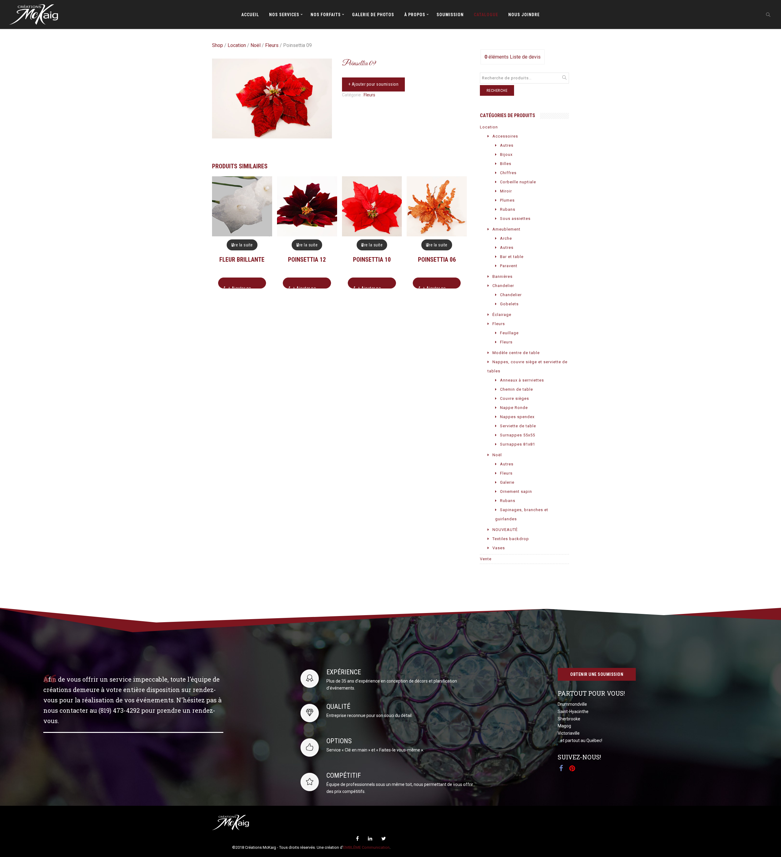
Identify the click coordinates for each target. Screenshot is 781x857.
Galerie (507, 482)
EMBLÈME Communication (366, 847)
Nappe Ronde (514, 407)
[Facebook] (357, 838)
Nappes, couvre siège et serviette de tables (527, 366)
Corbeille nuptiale (518, 182)
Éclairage (501, 314)
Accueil (250, 14)
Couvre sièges (514, 398)
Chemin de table (516, 389)
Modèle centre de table (516, 352)
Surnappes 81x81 (517, 444)
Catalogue (486, 14)
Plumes (507, 200)
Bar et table (512, 256)
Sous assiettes (515, 218)
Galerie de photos (373, 14)
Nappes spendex (517, 416)
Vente (485, 559)
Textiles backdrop (510, 538)
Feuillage (509, 333)
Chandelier (503, 285)
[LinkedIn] (370, 838)
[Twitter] (383, 838)
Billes (505, 163)
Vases (498, 548)
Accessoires (505, 136)
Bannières (502, 276)
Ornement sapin (516, 491)
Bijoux (506, 154)
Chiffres (508, 172)
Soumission (450, 14)
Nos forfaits (326, 14)
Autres (506, 145)
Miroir (506, 191)
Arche (506, 238)
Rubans (507, 209)
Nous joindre (524, 14)
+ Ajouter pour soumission (373, 84)
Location (237, 45)
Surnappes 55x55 (517, 435)
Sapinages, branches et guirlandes (521, 514)
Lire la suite (242, 244)
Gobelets (509, 304)
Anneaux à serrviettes (522, 380)
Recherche (497, 90)
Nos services (284, 14)
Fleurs (272, 45)
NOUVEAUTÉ (505, 529)
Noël (255, 45)
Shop (217, 45)
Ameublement (506, 229)
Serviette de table (518, 426)
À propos (414, 14)
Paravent (508, 266)
